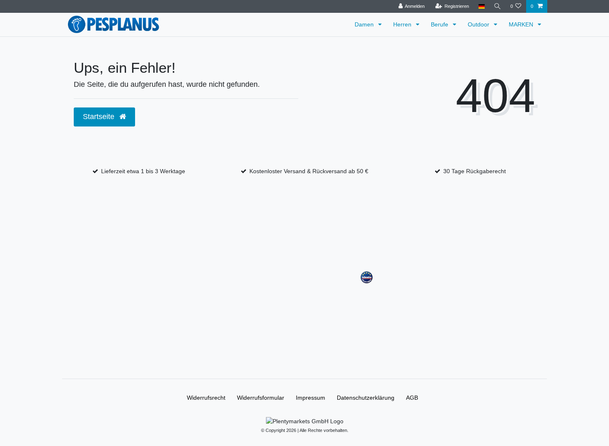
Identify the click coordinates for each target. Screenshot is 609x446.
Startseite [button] (99, 116)
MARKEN (522, 24)
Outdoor (479, 24)
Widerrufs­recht (206, 397)
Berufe (440, 24)
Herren (403, 24)
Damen (365, 24)
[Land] (481, 6)
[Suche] (497, 6)
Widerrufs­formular (260, 397)
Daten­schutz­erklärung (365, 397)
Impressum (310, 397)
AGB (412, 397)
